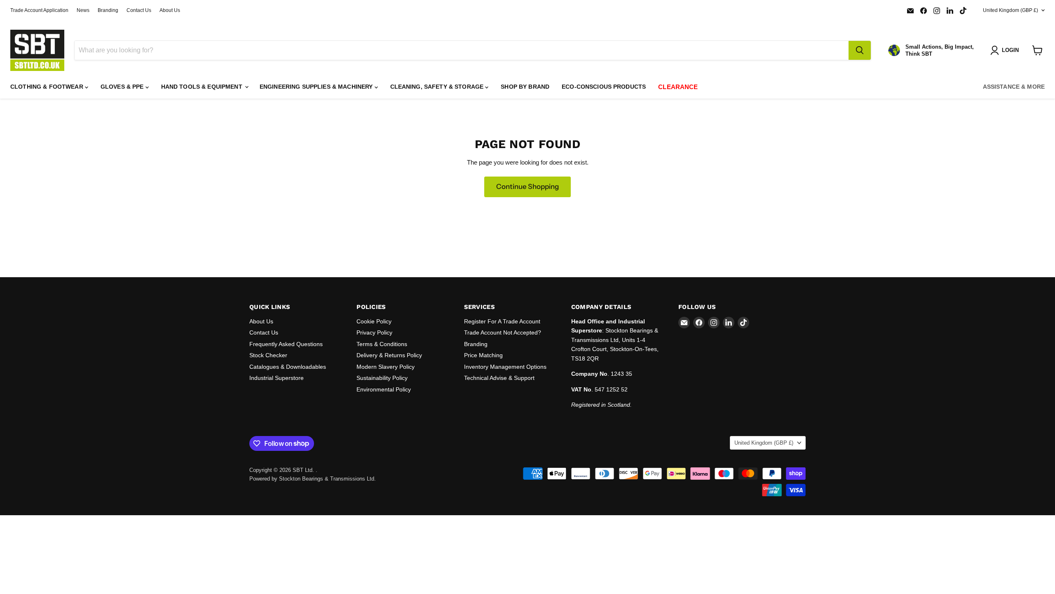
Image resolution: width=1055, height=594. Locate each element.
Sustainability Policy (382, 378)
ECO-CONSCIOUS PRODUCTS (604, 86)
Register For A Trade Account (502, 321)
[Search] (860, 50)
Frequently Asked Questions (286, 344)
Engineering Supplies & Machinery (317, 86)
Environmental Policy (383, 389)
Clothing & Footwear (47, 86)
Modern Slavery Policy (385, 366)
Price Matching (483, 355)
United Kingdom (1010, 10)
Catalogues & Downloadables (287, 366)
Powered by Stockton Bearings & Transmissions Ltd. (312, 479)
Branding (108, 10)
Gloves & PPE (123, 86)
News (83, 10)
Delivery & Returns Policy (389, 355)
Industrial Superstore (276, 378)
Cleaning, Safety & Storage (437, 86)
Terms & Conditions (381, 344)
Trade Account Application (39, 10)
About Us (169, 10)
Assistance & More (1014, 86)
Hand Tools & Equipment (202, 86)
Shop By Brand (525, 86)
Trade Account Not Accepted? (502, 332)
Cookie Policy (374, 321)
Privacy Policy (374, 332)
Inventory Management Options (505, 366)
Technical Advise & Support (499, 378)
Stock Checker (268, 355)
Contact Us (139, 10)
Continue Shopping (527, 186)
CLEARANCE (678, 86)
